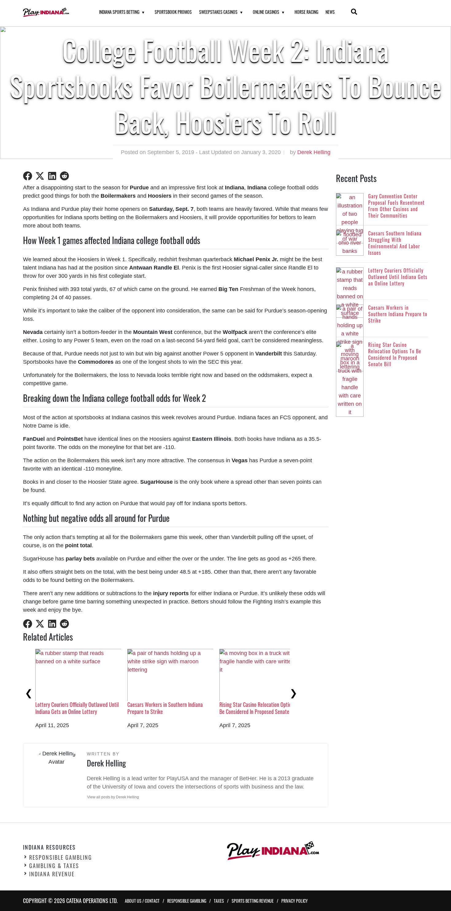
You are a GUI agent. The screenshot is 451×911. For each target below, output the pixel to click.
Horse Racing (306, 12)
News (330, 12)
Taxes (219, 900)
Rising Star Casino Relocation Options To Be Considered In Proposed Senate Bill (260, 707)
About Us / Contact (142, 900)
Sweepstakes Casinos (218, 12)
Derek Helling (313, 152)
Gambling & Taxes (54, 866)
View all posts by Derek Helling (113, 797)
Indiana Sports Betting (119, 12)
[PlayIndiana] (53, 12)
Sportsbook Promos (173, 12)
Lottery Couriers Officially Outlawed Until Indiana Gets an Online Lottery (77, 707)
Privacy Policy (294, 900)
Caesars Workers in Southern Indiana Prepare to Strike (165, 707)
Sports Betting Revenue (253, 900)
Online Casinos (266, 12)
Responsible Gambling (60, 857)
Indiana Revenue (52, 874)
